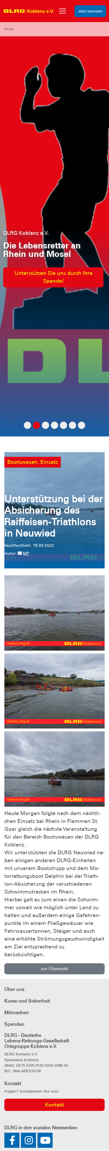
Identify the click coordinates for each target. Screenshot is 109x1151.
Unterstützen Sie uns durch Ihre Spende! (53, 277)
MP (26, 553)
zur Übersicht (54, 968)
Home (8, 29)
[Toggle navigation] (62, 11)
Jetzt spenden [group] (90, 11)
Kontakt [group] (54, 1105)
